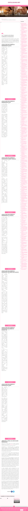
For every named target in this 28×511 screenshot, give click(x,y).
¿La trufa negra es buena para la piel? (23, 87)
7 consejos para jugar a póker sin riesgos (24, 203)
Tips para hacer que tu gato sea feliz (24, 206)
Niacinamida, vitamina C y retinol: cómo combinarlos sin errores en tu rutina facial (24, 53)
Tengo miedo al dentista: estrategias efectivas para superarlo (24, 102)
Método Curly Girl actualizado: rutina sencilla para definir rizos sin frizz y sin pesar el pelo (24, 35)
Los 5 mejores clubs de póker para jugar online (24, 211)
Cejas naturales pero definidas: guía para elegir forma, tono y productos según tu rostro (24, 42)
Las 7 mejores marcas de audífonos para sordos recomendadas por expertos (24, 187)
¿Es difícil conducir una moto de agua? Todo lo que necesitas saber (24, 250)
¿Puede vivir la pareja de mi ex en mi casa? (24, 135)
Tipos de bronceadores (24, 161)
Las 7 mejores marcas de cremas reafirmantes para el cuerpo (24, 257)
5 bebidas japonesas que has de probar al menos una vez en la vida (24, 266)
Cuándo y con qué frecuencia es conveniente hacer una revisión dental (24, 97)
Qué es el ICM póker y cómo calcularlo (24, 269)
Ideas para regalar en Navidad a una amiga (24, 160)
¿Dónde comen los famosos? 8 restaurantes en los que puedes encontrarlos (23, 153)
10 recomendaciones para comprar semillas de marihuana (24, 183)
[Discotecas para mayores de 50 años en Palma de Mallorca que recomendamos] (7, 498)
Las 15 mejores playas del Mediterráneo (24, 193)
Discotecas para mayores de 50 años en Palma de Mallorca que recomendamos (24, 128)
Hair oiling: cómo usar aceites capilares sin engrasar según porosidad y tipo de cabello (24, 32)
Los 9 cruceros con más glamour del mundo (23, 231)
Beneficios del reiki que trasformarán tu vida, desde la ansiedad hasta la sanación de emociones (24, 118)
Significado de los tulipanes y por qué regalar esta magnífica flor (24, 125)
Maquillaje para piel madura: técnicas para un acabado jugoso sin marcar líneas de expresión (24, 46)
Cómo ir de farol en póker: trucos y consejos (23, 247)
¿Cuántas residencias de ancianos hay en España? (24, 172)
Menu (1, 5)
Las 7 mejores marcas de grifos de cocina (24, 245)
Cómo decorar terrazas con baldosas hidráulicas (24, 158)
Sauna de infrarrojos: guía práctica (24, 192)
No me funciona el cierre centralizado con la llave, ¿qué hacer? (23, 143)
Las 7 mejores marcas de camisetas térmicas (24, 228)
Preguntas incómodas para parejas (24, 121)
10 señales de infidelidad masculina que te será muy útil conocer (24, 201)
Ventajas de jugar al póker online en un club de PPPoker (24, 176)
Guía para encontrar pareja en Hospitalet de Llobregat (24, 83)
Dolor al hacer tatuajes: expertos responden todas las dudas (24, 213)
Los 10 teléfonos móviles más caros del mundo (24, 241)
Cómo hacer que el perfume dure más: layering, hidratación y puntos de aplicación (24, 28)
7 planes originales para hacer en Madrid (24, 215)
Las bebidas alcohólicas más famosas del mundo (24, 163)
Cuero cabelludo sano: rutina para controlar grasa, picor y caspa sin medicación (24, 39)
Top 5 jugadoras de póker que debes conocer (23, 139)
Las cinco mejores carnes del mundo (23, 205)
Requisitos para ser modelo (23, 185)
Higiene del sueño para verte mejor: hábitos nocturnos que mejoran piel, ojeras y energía (24, 24)
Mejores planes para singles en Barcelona (24, 95)
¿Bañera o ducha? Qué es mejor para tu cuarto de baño (24, 179)
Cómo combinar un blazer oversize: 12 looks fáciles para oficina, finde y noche (24, 74)
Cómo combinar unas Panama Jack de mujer (24, 137)
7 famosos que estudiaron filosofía (24, 165)
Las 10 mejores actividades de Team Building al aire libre (24, 169)
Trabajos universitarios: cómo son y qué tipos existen (24, 218)
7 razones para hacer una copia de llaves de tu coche (24, 255)
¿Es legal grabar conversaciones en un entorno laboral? (24, 208)
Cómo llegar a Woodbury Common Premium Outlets (24, 111)
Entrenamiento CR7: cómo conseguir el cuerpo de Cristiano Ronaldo (24, 243)
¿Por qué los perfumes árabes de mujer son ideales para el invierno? (24, 92)
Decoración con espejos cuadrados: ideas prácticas (23, 238)
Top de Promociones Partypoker (24, 150)
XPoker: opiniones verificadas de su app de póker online (24, 156)
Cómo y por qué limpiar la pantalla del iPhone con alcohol (24, 181)
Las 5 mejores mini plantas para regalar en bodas (24, 174)
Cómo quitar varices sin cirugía (24, 123)
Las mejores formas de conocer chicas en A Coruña (24, 115)
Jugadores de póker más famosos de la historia (24, 133)
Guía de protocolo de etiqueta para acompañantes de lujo (24, 131)
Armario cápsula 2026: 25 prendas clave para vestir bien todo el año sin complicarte (24, 80)
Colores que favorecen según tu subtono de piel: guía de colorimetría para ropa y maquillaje (24, 68)
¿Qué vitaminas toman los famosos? (24, 141)
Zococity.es (11, 444)
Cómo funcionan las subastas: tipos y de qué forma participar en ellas (24, 85)
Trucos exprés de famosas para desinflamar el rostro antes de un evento (24, 71)
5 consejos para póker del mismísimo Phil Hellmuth (24, 190)
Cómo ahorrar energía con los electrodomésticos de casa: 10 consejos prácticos (24, 233)
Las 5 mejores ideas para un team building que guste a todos (24, 195)
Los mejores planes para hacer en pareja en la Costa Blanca (24, 100)
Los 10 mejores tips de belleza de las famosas (24, 227)
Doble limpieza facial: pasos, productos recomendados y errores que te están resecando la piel (24, 49)
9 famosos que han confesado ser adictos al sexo (24, 167)
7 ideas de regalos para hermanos (23, 220)
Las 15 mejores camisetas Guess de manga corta (24, 222)
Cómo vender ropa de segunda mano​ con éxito (24, 113)
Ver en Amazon (10, 155)
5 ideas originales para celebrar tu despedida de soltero (24, 253)
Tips (2, 33)
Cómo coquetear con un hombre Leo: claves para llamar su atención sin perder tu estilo (24, 57)
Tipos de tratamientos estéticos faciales (24, 236)
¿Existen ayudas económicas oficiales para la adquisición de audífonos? (24, 198)
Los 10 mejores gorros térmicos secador (24, 260)
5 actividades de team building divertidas (24, 149)
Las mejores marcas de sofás (24, 261)
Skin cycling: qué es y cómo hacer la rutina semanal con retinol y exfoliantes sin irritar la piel (24, 60)
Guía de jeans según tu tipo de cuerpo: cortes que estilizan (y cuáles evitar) (24, 77)
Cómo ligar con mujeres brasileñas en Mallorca (24, 105)
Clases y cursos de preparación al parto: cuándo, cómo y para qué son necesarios (24, 263)
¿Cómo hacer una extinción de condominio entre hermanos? (23, 90)
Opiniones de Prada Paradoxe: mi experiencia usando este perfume (24, 146)
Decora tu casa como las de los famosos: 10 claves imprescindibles (24, 224)
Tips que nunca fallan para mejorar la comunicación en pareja (24, 108)
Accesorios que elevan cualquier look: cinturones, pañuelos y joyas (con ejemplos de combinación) (24, 64)
